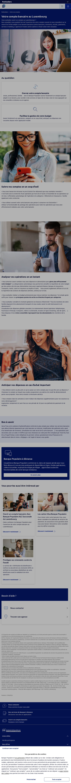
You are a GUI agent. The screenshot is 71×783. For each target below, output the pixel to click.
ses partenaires (20, 758)
